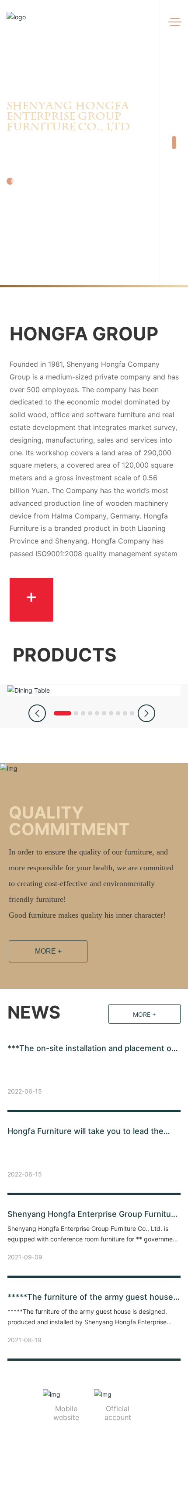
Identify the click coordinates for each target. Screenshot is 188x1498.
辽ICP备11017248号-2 (120, 1459)
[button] (174, 131)
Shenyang (102, 1475)
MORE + (48, 951)
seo (125, 1475)
